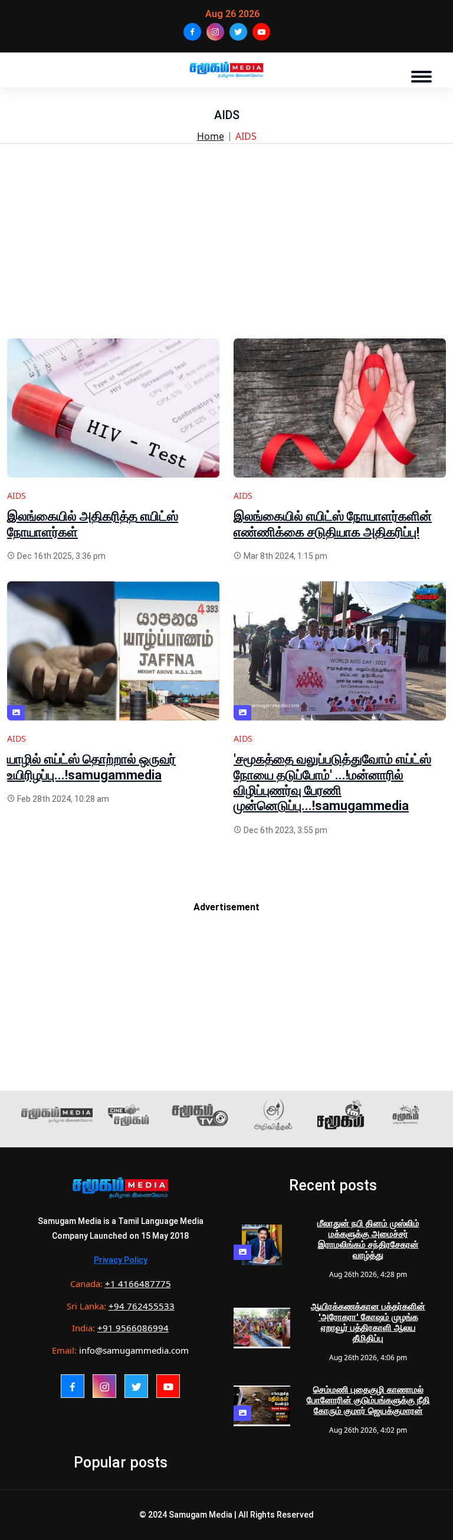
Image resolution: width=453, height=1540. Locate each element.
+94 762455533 (142, 1306)
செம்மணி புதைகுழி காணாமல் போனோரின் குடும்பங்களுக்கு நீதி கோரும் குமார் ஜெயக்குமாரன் (368, 1400)
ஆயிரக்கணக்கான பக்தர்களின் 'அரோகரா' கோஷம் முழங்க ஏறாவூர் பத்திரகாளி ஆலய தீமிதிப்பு (368, 1322)
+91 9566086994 (133, 1328)
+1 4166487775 (138, 1283)
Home (210, 136)
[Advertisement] (226, 255)
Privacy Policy (120, 1260)
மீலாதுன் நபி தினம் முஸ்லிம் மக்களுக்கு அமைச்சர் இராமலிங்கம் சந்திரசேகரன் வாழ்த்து (368, 1239)
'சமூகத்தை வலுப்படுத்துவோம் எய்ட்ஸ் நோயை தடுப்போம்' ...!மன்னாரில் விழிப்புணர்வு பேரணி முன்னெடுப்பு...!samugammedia (332, 782)
